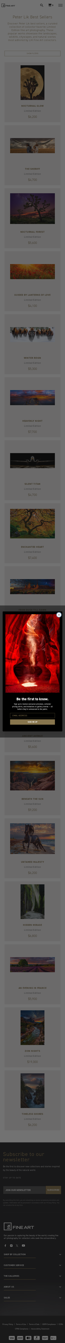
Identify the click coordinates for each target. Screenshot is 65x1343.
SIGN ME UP (32, 722)
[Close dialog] (59, 615)
